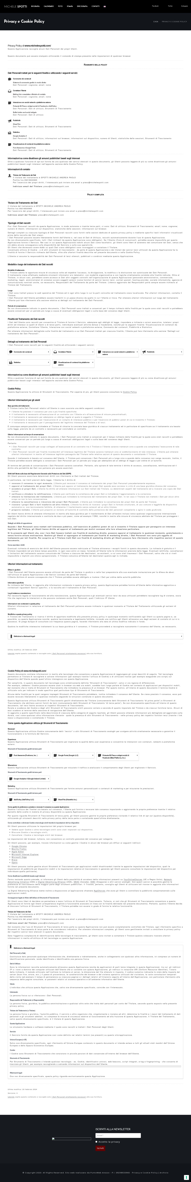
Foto (60, 6)
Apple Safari (18, 851)
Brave (14, 860)
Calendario (49, 6)
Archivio (164, 1173)
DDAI (93, 882)
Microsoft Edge (19, 857)
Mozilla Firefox (19, 849)
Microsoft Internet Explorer (25, 854)
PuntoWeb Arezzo (100, 1173)
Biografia (35, 6)
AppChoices (100, 890)
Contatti (95, 6)
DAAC (76, 882)
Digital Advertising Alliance (52, 882)
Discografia (82, 6)
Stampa (70, 6)
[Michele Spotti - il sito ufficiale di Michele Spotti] (15, 6)
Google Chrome (19, 846)
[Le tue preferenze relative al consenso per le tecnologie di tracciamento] (186, 1177)
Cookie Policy (130, 392)
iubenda (11, 653)
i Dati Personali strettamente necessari (69, 653)
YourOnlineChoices (133, 879)
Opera (15, 862)
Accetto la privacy (109, 1141)
